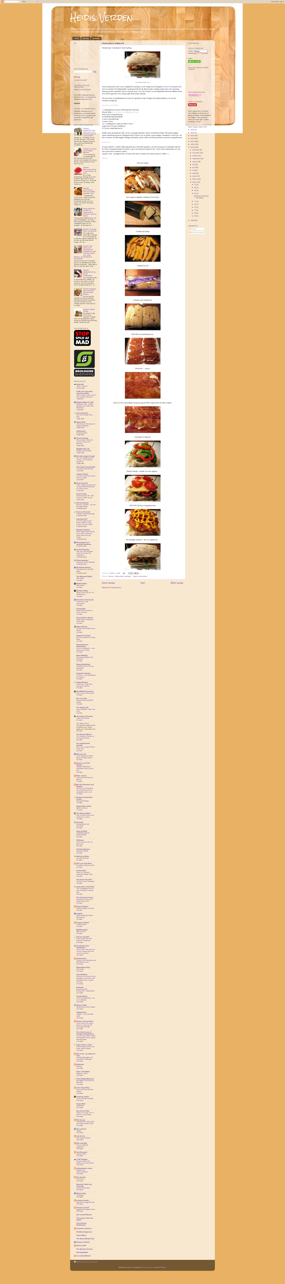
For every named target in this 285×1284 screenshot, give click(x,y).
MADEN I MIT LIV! (83, 449)
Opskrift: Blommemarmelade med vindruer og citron (89, 170)
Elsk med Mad (81, 1143)
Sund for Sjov (81, 494)
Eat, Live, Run (81, 698)
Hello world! (80, 578)
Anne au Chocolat (83, 512)
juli (193, 164)
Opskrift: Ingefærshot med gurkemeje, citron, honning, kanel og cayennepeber (89, 132)
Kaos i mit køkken (83, 1071)
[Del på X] (133, 573)
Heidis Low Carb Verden (82, 89)
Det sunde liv (81, 1129)
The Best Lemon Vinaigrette (85, 881)
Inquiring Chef (81, 519)
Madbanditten (81, 583)
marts (194, 176)
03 (195, 216)
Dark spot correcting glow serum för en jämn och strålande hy (84, 553)
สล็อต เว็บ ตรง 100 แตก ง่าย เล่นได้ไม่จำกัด (85, 593)
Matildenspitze (82, 930)
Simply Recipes (82, 682)
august (195, 161)
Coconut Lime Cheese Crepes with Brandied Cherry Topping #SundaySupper (86, 1037)
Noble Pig (80, 384)
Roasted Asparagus (82, 801)
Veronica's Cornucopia (85, 600)
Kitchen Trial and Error (84, 1021)
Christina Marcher (83, 849)
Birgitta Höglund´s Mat (85, 402)
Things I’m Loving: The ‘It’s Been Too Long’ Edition (85, 1113)
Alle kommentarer (197, 232)
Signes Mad (80, 422)
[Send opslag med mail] (123, 573)
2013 (193, 138)
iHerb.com (83, 97)
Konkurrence (80, 1179)
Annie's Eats (81, 870)
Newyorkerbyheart (83, 664)
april (194, 173)
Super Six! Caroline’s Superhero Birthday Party (84, 873)
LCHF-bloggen (82, 1159)
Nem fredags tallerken (83, 1138)
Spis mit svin (81, 754)
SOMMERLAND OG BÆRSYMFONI (82, 834)
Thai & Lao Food (82, 1207)
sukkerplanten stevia (84, 1168)
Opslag (193, 229)
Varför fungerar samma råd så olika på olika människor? (86, 396)
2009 (193, 220)
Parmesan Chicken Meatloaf (85, 562)
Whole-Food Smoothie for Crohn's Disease (84, 611)
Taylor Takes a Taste (84, 1045)
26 (195, 187)
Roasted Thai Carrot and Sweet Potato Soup (84, 900)
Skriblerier (80, 1064)
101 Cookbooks (82, 413)
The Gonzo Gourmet (84, 879)
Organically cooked (83, 806)
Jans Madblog (81, 974)
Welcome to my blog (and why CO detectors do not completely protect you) (84, 790)
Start (142, 583)
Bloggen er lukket (82, 1073)
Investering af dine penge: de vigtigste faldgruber (85, 425)
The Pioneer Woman (84, 734)
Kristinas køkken (82, 922)
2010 (193, 147)
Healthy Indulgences (84, 1232)
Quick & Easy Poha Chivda (85, 693)
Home (76, 38)
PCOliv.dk (80, 840)
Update (78, 1131)
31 (195, 184)
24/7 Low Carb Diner (84, 863)
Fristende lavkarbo (83, 673)
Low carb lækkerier (83, 1256)
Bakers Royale (81, 626)
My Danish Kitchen (83, 567)
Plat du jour (80, 1120)
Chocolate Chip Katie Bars (84, 469)
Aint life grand (81, 1152)
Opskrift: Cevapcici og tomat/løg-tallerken (89, 150)
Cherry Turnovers (82, 386)
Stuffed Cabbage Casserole (85, 908)
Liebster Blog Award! (83, 1188)
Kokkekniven (81, 1012)
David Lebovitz (82, 483)
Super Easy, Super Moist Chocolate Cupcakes (84, 685)
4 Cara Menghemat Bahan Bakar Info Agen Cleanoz (84, 757)
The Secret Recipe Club (85, 1239)
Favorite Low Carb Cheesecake (82, 602)
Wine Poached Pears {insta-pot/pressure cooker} (85, 816)
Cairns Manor (81, 1235)
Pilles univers (81, 776)
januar (194, 182)
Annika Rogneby (82, 549)
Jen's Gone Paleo (83, 1088)
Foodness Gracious (83, 1228)
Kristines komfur (82, 1200)
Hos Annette (81, 1177)
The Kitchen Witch (83, 813)
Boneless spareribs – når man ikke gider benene (86, 505)
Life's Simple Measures (85, 1079)
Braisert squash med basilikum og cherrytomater (85, 1162)
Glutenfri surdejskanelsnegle (85, 514)
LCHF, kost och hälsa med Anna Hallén (84, 392)
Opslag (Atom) (116, 587)
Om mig (86, 38)
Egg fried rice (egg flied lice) (85, 1202)
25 (195, 190)
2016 (193, 130)
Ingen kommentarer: (140, 576)
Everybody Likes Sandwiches (82, 946)
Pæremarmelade (81, 433)
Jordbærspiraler (81, 924)
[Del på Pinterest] (138, 573)
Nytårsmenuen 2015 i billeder (85, 1007)
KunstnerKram (81, 996)
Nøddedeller (80, 1105)
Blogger (163, 1267)
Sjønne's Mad (81, 1005)
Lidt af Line (80, 1136)
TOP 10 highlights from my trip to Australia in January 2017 (85, 890)
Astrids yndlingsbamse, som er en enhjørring (85, 999)
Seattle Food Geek (83, 635)
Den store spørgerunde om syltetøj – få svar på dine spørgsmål (85, 459)
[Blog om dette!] (131, 573)
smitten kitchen (82, 474)
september (196, 158)
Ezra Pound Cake (82, 1111)
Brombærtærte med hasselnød (82, 825)
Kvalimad (79, 987)
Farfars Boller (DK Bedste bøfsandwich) (84, 916)
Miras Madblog (82, 655)
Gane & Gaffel (81, 831)
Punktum (79, 1066)
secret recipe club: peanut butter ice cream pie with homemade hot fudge (84, 1025)
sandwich (128, 576)
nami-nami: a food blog (85, 887)
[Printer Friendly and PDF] (194, 62)
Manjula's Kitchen (83, 530)
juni (193, 167)
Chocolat (79, 822)
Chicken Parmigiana (170, 87)
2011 (192, 144)
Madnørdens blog (83, 967)
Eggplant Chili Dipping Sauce (85, 1209)
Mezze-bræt (80, 585)
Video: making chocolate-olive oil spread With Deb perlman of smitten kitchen (86, 486)
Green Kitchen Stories (84, 618)
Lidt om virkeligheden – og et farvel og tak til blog (85, 649)
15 (195, 207)
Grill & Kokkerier (82, 503)
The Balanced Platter (84, 576)
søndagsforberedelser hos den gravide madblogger (84, 1058)
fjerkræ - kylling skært (116, 576)
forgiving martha (82, 1097)
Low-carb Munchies (82, 858)
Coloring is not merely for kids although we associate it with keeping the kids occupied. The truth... (86, 979)
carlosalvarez (147, 1267)
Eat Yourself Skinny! (84, 1215)
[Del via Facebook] (135, 573)
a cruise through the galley (84, 1098)
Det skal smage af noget (85, 456)
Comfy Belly (81, 609)
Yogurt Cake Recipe (82, 718)
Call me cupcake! (82, 937)
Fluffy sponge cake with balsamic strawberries (84, 939)
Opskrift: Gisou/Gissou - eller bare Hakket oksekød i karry (89, 190)
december (196, 150)
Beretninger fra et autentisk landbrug (83, 543)
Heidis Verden (101, 17)
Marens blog (81, 1193)
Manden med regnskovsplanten (82, 1171)
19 (195, 193)
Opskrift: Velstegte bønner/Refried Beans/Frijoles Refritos (89, 291)
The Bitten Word (82, 723)
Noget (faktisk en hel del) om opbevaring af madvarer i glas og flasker (89, 212)
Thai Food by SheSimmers (81, 1224)
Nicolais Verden (82, 591)
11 (195, 210)
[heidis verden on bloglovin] (194, 96)
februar (195, 179)
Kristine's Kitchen (83, 1242)
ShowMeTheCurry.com (84, 691)
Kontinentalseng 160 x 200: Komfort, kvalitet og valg (85, 496)
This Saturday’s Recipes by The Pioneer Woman (85, 737)
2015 (193, 133)
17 (195, 201)
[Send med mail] (129, 573)
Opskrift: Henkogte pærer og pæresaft (89, 230)
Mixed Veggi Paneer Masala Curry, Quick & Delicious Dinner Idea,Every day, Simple (85, 534)
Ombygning (80, 1195)
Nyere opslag (108, 583)
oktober (195, 156)
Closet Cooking (82, 438)
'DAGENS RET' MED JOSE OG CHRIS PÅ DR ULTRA (85, 1122)
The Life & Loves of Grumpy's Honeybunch (85, 1033)
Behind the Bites (82, 856)
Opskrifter (96, 38)
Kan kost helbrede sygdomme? (82, 1146)
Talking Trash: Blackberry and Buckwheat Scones (86, 961)
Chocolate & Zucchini (84, 716)
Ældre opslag (176, 583)
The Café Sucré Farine (84, 897)
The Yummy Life (82, 707)
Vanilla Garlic (81, 958)
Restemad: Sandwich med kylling (116, 48)
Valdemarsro (81, 431)
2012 (193, 141)
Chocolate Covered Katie (85, 467)
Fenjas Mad (80, 1104)
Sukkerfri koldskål (82, 851)
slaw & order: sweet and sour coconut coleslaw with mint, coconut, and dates (85, 951)
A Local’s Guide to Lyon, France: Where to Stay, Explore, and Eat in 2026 (84, 522)
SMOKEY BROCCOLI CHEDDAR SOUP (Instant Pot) (84, 768)
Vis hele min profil (80, 80)
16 (195, 204)
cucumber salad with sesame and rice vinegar (85, 477)
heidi (112, 573)
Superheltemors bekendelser (82, 645)
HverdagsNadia (82, 1252)
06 (195, 213)
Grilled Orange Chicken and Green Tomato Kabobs (85, 1047)
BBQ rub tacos (81, 931)
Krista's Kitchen (82, 906)
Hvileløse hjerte (81, 1154)
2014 (193, 135)
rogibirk (79, 913)
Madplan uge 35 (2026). (84, 451)
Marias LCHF (81, 1245)
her (90, 99)
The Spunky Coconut (84, 1249)
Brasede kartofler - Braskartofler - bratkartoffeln (85, 990)
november (196, 153)
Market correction (82, 808)
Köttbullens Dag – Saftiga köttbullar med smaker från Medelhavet (85, 406)
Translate (204, 53)
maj (193, 170)
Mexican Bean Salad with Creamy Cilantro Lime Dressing (84, 441)
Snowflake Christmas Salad (85, 865)
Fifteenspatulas (82, 560)
